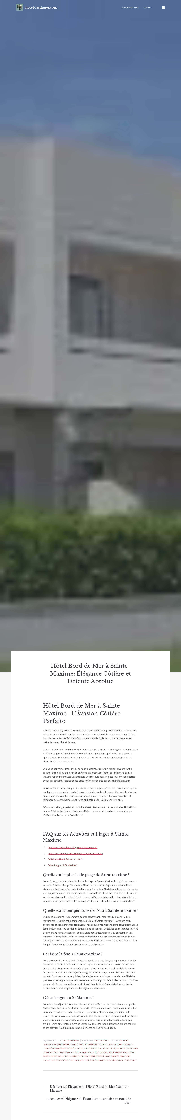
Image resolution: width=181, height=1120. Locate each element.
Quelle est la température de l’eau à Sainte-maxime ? (75, 853)
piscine (73, 1056)
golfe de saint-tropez (83, 1052)
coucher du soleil (92, 1048)
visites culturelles (127, 1060)
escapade (121, 1048)
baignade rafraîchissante (66, 1044)
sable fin (115, 1056)
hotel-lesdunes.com (41, 7)
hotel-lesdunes (71, 1040)
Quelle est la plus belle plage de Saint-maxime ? (72, 847)
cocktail (79, 1048)
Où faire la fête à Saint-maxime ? (65, 859)
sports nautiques (60, 1060)
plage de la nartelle (87, 1056)
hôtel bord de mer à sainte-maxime (111, 1052)
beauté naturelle (125, 1044)
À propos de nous (130, 7)
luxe (67, 1056)
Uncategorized (101, 1040)
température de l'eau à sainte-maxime (87, 1060)
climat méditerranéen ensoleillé (58, 1048)
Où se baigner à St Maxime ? (62, 865)
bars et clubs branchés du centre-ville (97, 1044)
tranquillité (111, 1060)
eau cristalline (109, 1048)
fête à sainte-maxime (62, 1052)
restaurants (104, 1056)
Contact (147, 7)
